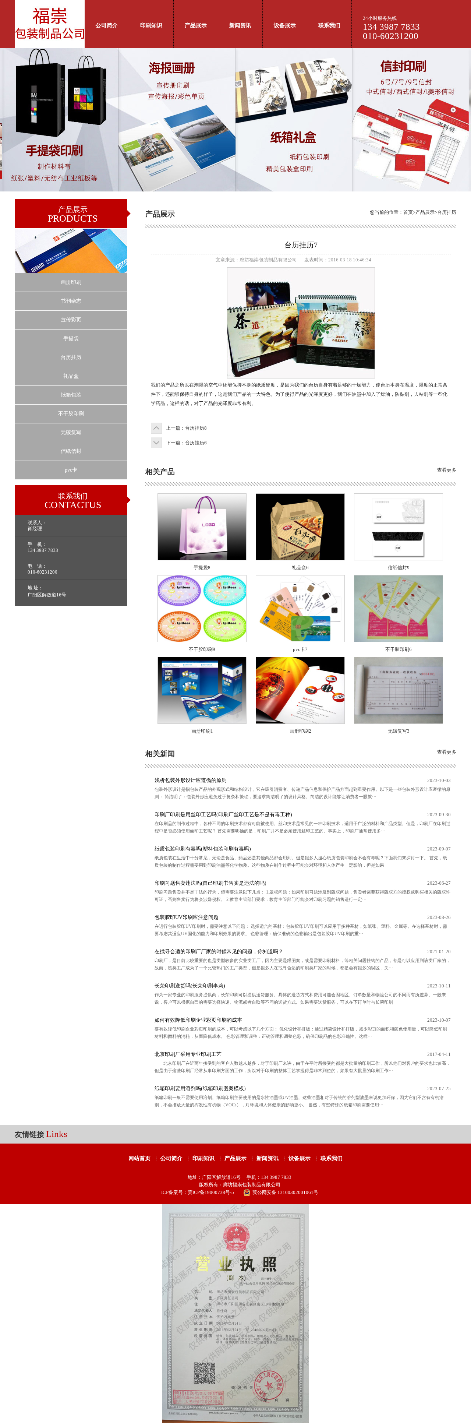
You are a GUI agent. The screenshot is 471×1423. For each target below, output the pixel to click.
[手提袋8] (202, 558)
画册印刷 (71, 282)
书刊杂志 (71, 301)
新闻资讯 (240, 25)
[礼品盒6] (300, 558)
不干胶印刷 (71, 413)
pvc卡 (71, 470)
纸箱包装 (71, 395)
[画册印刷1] (202, 722)
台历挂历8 (196, 428)
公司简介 (107, 25)
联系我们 (329, 25)
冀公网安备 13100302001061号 (285, 1192)
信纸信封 (71, 451)
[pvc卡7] (300, 640)
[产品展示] (71, 271)
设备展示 (285, 25)
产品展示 (196, 25)
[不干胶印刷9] (202, 640)
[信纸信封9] (398, 558)
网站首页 (139, 1158)
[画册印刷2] (300, 722)
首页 (408, 212)
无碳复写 (71, 432)
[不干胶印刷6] (398, 640)
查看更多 (446, 470)
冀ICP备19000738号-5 (211, 1192)
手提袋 (71, 338)
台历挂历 (71, 357)
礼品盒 (71, 376)
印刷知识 (151, 25)
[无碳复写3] (398, 722)
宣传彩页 (71, 320)
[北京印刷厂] (50, 46)
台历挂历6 (196, 442)
